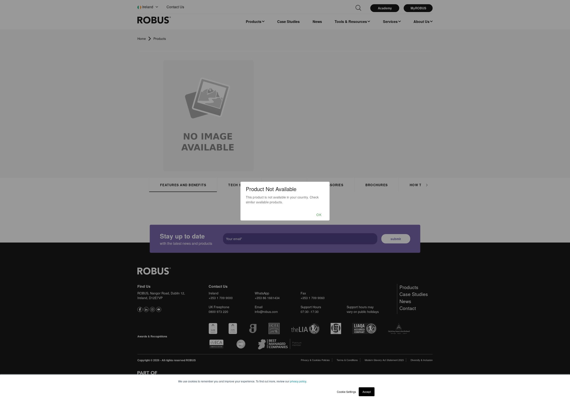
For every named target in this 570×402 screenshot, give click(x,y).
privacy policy (298, 381)
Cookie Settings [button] (346, 392)
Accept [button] (366, 392)
